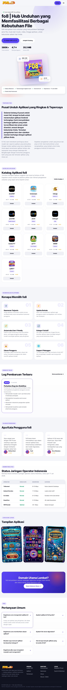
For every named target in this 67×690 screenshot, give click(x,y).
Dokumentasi (44, 668)
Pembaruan (30, 674)
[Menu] (63, 3)
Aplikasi (29, 671)
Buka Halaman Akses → (33, 586)
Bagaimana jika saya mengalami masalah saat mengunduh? (14, 651)
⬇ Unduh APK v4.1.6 (10, 40)
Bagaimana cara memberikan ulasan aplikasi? (15, 633)
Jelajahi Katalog (28, 40)
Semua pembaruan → (58, 374)
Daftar (57, 3)
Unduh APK (30, 668)
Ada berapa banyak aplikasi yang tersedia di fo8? (46, 642)
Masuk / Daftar (44, 677)
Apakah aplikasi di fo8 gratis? (45, 615)
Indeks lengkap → (59, 179)
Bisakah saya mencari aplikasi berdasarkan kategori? (13, 642)
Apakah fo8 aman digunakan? (45, 631)
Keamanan (43, 671)
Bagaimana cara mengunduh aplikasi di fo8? (16, 616)
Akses (42, 674)
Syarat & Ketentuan (59, 671)
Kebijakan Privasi (58, 668)
